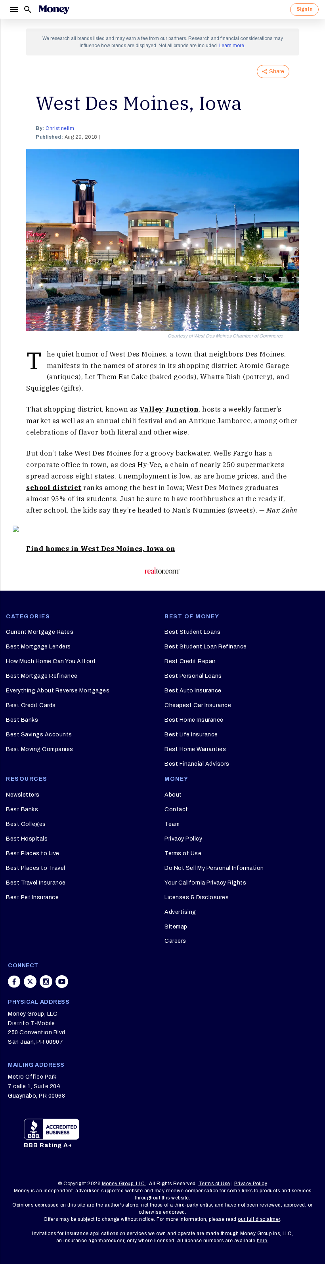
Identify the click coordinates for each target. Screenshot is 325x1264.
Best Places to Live (32, 853)
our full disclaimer (259, 1219)
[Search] (28, 9)
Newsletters (23, 795)
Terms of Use (182, 853)
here (262, 1240)
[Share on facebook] (14, 981)
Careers (175, 941)
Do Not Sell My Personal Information (214, 868)
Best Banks (22, 720)
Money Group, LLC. (124, 1183)
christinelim (60, 128)
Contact (176, 809)
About (173, 795)
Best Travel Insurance (36, 883)
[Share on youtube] (61, 981)
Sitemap (175, 927)
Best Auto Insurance (193, 691)
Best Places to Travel (35, 868)
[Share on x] (30, 981)
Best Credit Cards (31, 705)
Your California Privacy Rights (205, 883)
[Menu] (13, 9)
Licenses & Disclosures (196, 897)
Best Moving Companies (39, 749)
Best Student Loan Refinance (205, 647)
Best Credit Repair (189, 661)
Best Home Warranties (195, 749)
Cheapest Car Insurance (197, 705)
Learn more (231, 45)
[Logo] (54, 9)
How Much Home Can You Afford (50, 661)
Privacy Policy (183, 839)
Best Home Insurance (194, 720)
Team (172, 824)
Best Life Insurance (191, 735)
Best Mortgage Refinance (42, 676)
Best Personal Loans (193, 676)
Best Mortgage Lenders (38, 647)
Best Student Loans (192, 632)
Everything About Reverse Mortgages (57, 691)
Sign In (304, 9)
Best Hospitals (27, 839)
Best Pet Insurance (32, 897)
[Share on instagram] (46, 981)
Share (276, 71)
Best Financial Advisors (196, 764)
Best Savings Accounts (39, 735)
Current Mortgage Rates (39, 632)
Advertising (180, 912)
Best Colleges (26, 824)
